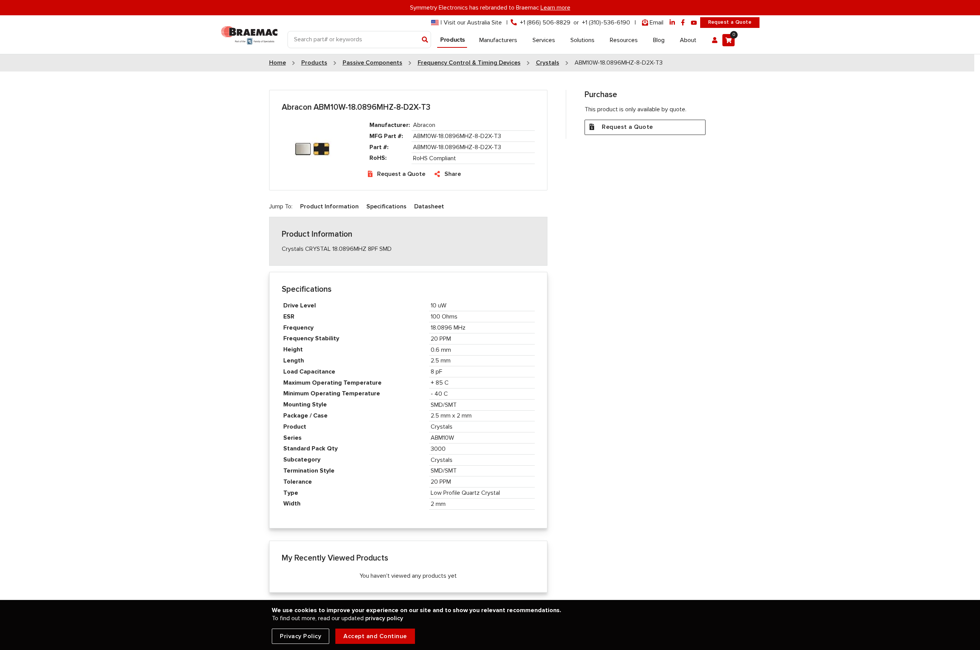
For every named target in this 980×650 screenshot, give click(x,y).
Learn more (555, 7)
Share (452, 174)
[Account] (715, 40)
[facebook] (683, 23)
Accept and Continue (375, 636)
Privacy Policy (300, 636)
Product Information (329, 206)
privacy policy (384, 618)
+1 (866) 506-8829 (545, 22)
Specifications (386, 206)
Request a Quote (729, 22)
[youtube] (694, 23)
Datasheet (429, 206)
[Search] (425, 40)
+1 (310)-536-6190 (606, 22)
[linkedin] (672, 23)
